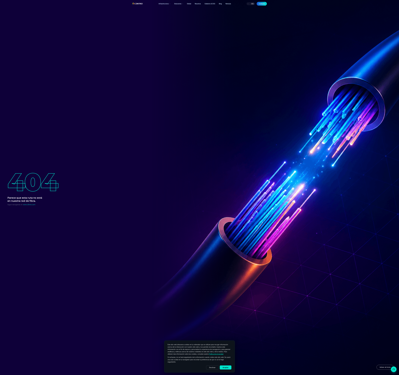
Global (189, 4)
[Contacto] (394, 369)
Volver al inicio (385, 367)
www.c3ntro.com (29, 205)
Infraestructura (164, 4)
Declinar (212, 367)
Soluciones (177, 4)
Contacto (262, 4)
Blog (220, 4)
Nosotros (198, 4)
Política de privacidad (216, 354)
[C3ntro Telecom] (137, 4)
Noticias (228, 4)
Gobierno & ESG (210, 4)
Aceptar (225, 367)
